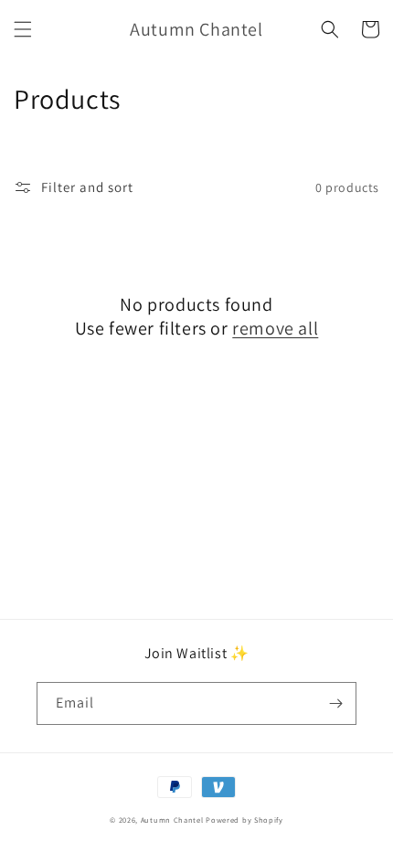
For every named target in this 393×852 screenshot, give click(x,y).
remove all (275, 328)
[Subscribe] (335, 703)
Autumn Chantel (172, 820)
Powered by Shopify (244, 820)
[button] (23, 29)
